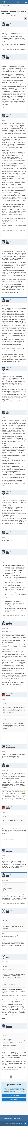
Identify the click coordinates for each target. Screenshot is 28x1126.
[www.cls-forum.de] (2, 2)
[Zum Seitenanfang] (25, 1123)
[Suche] (18, 2)
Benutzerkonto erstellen (14, 1095)
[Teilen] (25, 18)
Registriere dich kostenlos (18, 1089)
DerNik (4, 15)
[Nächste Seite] (16, 1077)
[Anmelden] (22, 2)
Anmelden (14, 1099)
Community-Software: (14, 1123)
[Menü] (26, 2)
